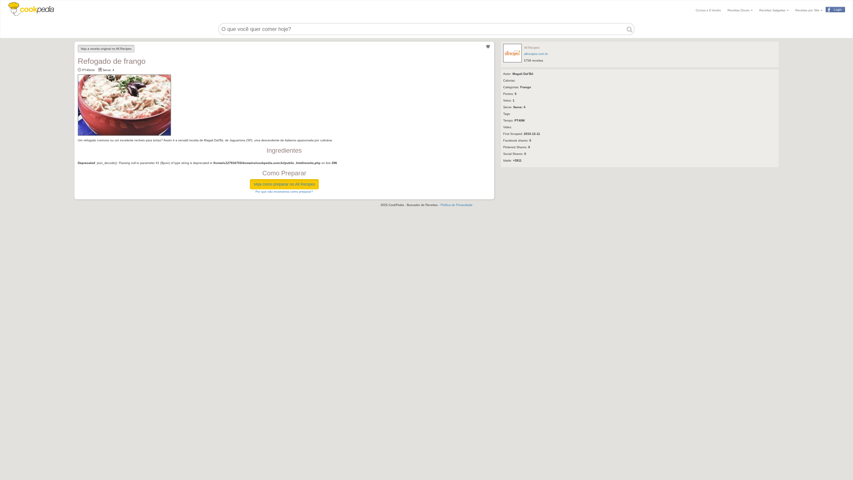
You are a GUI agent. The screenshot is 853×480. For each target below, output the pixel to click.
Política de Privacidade (456, 205)
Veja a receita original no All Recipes (106, 48)
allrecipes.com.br (536, 54)
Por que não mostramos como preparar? (284, 191)
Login (838, 9)
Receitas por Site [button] (807, 10)
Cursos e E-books (708, 10)
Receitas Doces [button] (738, 10)
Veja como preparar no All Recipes (284, 184)
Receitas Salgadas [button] (772, 10)
